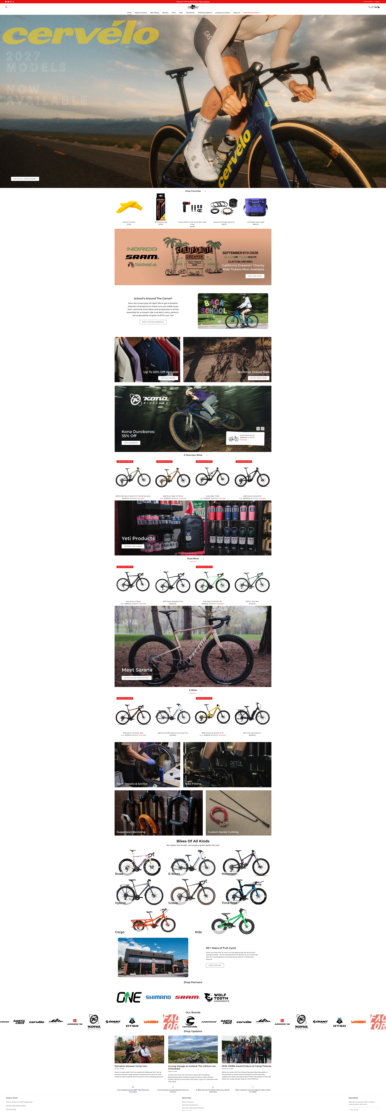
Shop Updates (193, 1031)
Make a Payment (188, 1102)
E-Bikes (193, 690)
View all (193, 561)
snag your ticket (255, 276)
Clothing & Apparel (205, 13)
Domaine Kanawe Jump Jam (131, 1066)
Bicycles (165, 13)
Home (129, 13)
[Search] (6, 7)
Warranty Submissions (190, 1105)
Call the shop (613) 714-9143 (15, 1106)
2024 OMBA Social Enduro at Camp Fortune (246, 1066)
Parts (174, 13)
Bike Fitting (154, 13)
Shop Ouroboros (131, 442)
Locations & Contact (222, 13)
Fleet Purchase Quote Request (193, 1108)
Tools (181, 13)
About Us (236, 13)
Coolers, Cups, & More (133, 546)
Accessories (190, 13)
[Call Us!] (369, 7)
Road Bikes (193, 558)
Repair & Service (141, 13)
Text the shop (11, 1109)
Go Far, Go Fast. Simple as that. (136, 678)
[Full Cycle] (193, 7)
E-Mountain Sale (365, 179)
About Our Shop (215, 965)
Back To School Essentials (153, 322)
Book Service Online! (251, 13)
